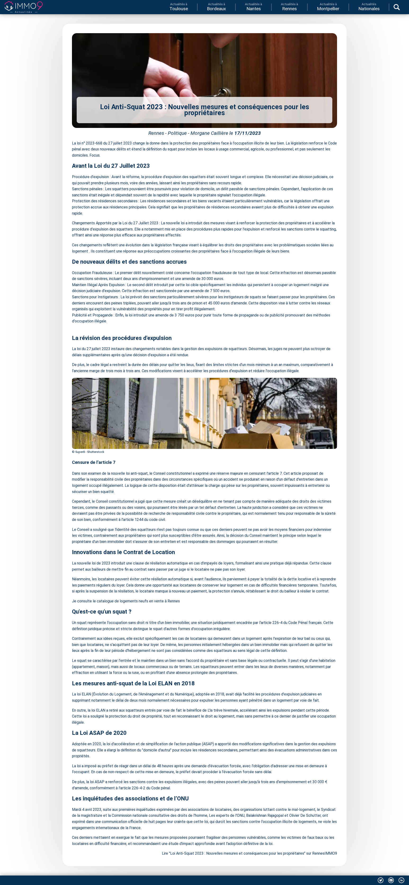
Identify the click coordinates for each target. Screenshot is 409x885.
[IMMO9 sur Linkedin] (401, 880)
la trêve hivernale (224, 710)
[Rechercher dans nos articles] (396, 7)
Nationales (369, 6)
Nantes (253, 6)
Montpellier (328, 6)
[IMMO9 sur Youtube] (391, 880)
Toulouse (178, 6)
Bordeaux (216, 6)
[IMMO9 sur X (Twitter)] (380, 880)
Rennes (289, 6)
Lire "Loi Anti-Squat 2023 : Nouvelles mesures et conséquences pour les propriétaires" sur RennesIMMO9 (249, 853)
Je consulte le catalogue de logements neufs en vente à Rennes (126, 601)
